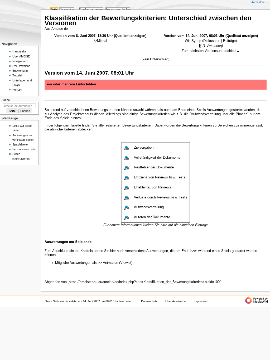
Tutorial (17, 75)
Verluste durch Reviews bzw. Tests (160, 197)
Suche (6, 99)
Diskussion (211, 41)
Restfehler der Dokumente (154, 167)
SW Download (21, 65)
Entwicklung (20, 70)
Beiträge (229, 41)
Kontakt (17, 89)
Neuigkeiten (19, 61)
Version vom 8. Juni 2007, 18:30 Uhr (83, 36)
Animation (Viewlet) (117, 263)
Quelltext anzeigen (130, 36)
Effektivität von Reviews (152, 187)
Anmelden (257, 2)
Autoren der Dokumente (152, 217)
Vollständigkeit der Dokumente (157, 157)
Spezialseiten (20, 144)
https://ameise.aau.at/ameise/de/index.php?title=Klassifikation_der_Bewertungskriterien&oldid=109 (144, 282)
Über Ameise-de (175, 301)
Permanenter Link (23, 149)
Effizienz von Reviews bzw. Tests (159, 177)
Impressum (201, 301)
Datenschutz (149, 301)
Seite (54, 9)
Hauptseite (19, 51)
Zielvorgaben (143, 147)
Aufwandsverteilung (149, 207)
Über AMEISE (21, 56)
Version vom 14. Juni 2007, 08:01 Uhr (194, 36)
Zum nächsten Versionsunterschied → (211, 51)
